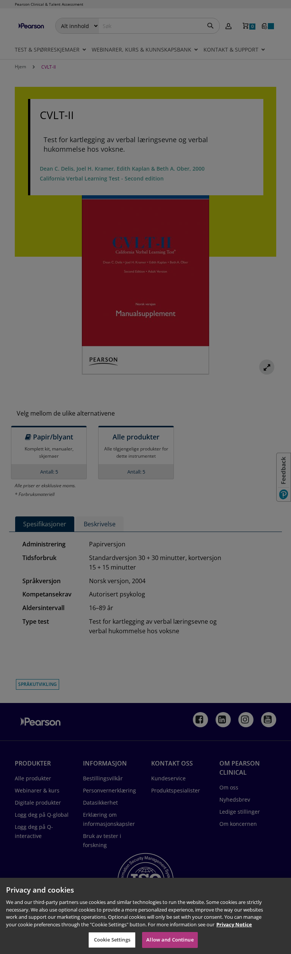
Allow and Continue (169, 939)
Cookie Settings (112, 939)
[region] (145, 916)
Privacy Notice (234, 924)
